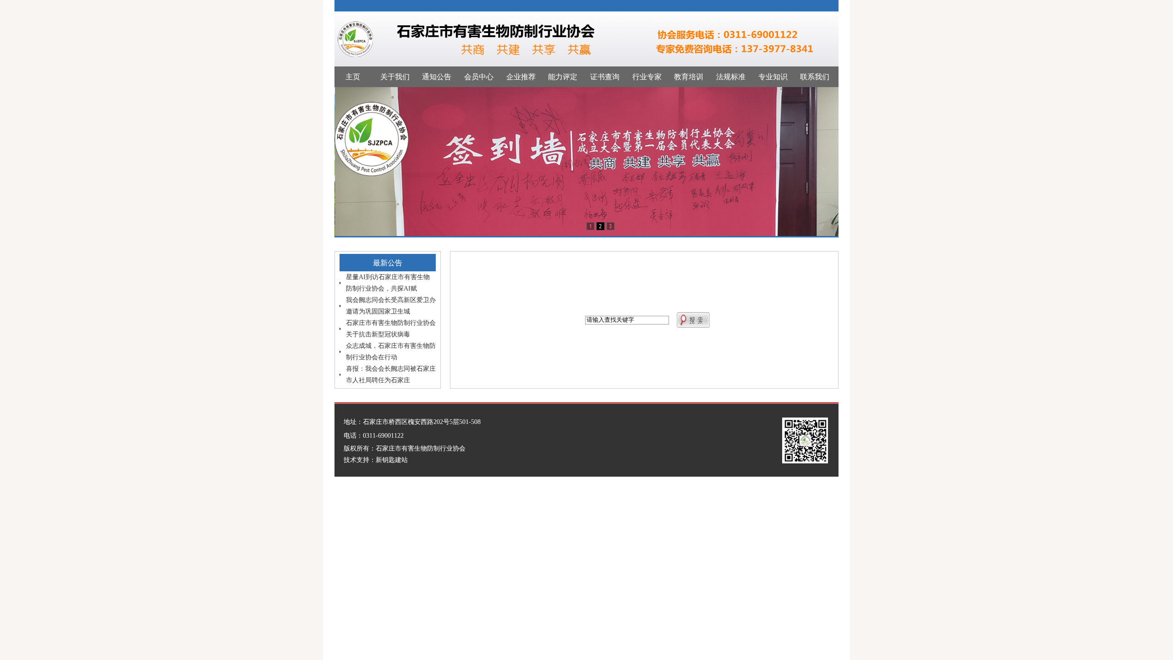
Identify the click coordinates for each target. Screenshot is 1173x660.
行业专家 (647, 77)
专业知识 (773, 77)
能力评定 (562, 77)
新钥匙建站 (392, 459)
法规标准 (730, 77)
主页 (352, 77)
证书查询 (604, 77)
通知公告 (436, 77)
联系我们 (814, 77)
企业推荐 (521, 77)
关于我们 (395, 77)
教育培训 (688, 77)
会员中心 (478, 77)
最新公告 (387, 263)
